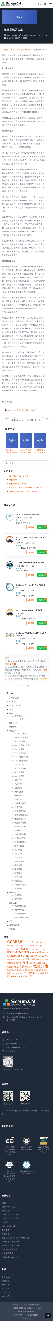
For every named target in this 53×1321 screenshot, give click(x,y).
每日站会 (45, 970)
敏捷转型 (36, 969)
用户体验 (18, 849)
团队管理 (18, 795)
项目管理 (27, 976)
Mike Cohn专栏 (21, 733)
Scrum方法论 (20, 768)
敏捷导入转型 (20, 803)
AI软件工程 (14, 697)
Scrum (12, 701)
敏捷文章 (14, 49)
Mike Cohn (34, 945)
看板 (37, 973)
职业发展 (18, 869)
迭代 (20, 976)
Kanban (43, 942)
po (41, 945)
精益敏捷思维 (20, 913)
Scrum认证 (19, 776)
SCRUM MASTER (18, 952)
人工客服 (9, 678)
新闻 (11, 921)
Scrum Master (15, 705)
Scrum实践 (19, 764)
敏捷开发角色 (20, 822)
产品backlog (39, 956)
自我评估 (18, 876)
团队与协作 (19, 791)
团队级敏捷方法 (21, 909)
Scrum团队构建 (21, 756)
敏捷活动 (13, 892)
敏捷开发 (13, 723)
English (28, 1318)
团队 (28, 959)
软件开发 (14, 976)
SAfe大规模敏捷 (21, 737)
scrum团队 (36, 952)
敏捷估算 (33, 963)
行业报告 (18, 880)
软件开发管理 (20, 884)
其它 (11, 709)
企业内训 (16, 959)
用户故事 (18, 853)
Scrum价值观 (20, 752)
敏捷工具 (18, 807)
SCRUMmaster (38, 949)
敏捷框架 (18, 830)
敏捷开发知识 (20, 818)
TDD (32, 956)
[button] (45, 4)
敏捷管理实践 (20, 834)
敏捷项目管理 (20, 842)
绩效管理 (18, 865)
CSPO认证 (31, 942)
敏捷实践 (18, 799)
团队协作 (36, 959)
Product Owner (13, 949)
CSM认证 (15, 941)
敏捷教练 (13, 726)
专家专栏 (18, 780)
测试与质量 (26, 49)
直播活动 (18, 895)
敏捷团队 (42, 962)
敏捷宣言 (17, 410)
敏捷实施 (10, 967)
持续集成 (11, 962)
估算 (23, 959)
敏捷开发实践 (20, 811)
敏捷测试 (26, 410)
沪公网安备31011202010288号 (26, 1315)
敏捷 (9, 410)
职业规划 (18, 873)
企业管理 (18, 787)
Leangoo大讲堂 (23, 945)
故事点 (19, 963)
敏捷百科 (13, 903)
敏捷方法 (18, 970)
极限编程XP (14, 925)
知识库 (12, 929)
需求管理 (18, 888)
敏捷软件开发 (20, 838)
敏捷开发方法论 (21, 814)
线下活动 (18, 716)
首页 (6, 49)
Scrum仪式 (19, 749)
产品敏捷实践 (20, 905)
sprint (25, 955)
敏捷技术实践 (20, 826)
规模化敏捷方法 (21, 917)
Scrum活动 (19, 772)
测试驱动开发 (17, 973)
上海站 (22, 719)
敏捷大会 (13, 713)
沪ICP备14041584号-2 (27, 1311)
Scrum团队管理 (21, 760)
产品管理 (18, 783)
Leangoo (11, 945)
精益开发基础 (20, 861)
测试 (33, 410)
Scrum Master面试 (22, 745)
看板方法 (18, 857)
